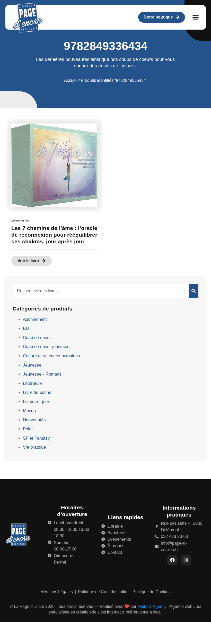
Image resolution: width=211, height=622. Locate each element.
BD (26, 328)
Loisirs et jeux (21, 220)
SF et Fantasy (36, 438)
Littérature (32, 383)
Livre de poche (37, 392)
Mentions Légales (57, 592)
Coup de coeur (37, 337)
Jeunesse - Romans (42, 374)
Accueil (71, 80)
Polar (28, 428)
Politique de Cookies (152, 592)
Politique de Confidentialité (103, 592)
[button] (196, 17)
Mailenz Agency (151, 606)
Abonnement (35, 319)
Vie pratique (34, 447)
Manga (29, 410)
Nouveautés (34, 419)
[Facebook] (172, 560)
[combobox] (101, 291)
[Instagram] (186, 560)
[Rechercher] (193, 291)
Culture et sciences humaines (51, 355)
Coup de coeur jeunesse (46, 346)
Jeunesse (32, 365)
